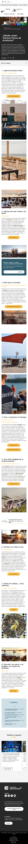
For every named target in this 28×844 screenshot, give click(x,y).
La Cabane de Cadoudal (10, 716)
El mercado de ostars (13, 483)
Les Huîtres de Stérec (10, 712)
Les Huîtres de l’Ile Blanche (11, 714)
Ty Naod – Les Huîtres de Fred (12, 720)
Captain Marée (8, 723)
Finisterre (9, 219)
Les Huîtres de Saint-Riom (11, 709)
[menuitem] (8, 9)
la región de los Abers (18, 225)
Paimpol (20, 424)
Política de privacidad (13, 838)
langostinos (6, 563)
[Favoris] (5, 2)
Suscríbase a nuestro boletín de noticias (14, 809)
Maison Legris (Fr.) (13, 237)
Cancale (7, 466)
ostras (14, 560)
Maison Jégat (13, 690)
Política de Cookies (13, 839)
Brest (9, 80)
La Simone (13, 609)
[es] (10, 2)
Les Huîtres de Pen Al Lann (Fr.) (13, 306)
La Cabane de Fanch (13, 445)
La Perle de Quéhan (13, 574)
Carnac (15, 592)
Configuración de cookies (13, 840)
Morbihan (4, 557)
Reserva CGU (13, 841)
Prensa (20, 4)
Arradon (19, 677)
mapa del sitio (13, 842)
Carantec (5, 290)
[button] (8, 2)
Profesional (25, 4)
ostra (20, 476)
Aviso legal (14, 836)
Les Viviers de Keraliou (13, 96)
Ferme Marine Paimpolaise (13, 449)
